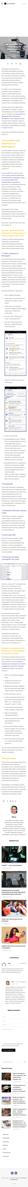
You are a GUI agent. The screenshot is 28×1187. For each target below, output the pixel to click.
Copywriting (6, 1141)
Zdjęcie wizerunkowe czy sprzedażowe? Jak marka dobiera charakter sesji (19, 1076)
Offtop (14, 40)
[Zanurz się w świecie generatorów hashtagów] (14, 908)
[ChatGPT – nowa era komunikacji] (14, 854)
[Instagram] (16, 1173)
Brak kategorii (6, 1138)
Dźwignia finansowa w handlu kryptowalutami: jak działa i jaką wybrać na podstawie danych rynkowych (13, 892)
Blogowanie (6, 1134)
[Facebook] (12, 1173)
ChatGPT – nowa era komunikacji (12, 865)
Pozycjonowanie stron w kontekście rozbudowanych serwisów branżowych (19, 1088)
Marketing (5, 1145)
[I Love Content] (9, 3)
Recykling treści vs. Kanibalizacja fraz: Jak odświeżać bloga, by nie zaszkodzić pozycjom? (19, 1123)
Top (14, 1183)
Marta (9, 55)
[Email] (20, 63)
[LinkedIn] (13, 801)
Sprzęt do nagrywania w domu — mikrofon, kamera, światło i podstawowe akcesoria (19, 1112)
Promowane (6, 1156)
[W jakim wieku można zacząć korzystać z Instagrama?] (14, 935)
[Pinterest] (16, 63)
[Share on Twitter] (12, 63)
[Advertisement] (14, 22)
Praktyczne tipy (6, 1152)
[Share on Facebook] (7, 63)
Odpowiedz (23, 963)
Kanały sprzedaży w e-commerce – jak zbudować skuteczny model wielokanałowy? (19, 1100)
